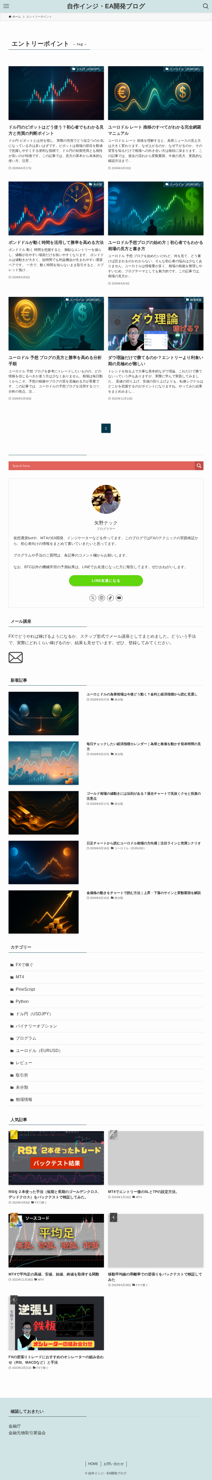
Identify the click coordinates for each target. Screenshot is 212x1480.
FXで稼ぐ (25, 965)
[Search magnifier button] (199, 465)
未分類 (22, 1087)
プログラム (26, 1038)
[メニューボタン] (6, 6)
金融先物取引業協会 (27, 1433)
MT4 (20, 977)
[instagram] (101, 598)
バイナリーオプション (36, 1026)
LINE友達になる (106, 581)
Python (22, 1001)
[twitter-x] (92, 598)
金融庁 (15, 1426)
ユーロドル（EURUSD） (39, 1050)
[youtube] (119, 598)
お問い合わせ (114, 1464)
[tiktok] (110, 598)
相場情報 (24, 1099)
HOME (93, 1464)
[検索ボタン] (206, 6)
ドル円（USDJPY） (34, 1014)
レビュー (24, 1063)
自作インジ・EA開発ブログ (106, 6)
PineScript (25, 989)
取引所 (22, 1075)
